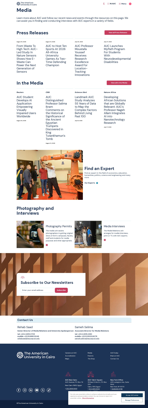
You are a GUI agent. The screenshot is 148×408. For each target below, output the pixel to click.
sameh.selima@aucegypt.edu (87, 338)
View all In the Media (119, 83)
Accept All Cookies (132, 395)
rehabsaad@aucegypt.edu (28, 338)
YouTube (37, 390)
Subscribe (61, 290)
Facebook (19, 390)
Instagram (25, 390)
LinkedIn (31, 390)
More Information (88, 398)
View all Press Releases (118, 32)
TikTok (49, 390)
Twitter (43, 390)
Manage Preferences (132, 400)
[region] (106, 398)
